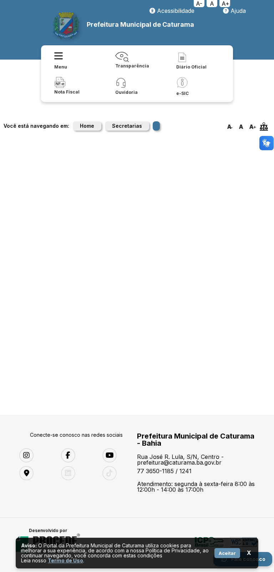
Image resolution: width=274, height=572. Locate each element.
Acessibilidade (174, 10)
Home (87, 126)
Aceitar (227, 553)
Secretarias (127, 126)
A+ (225, 3)
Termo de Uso (65, 560)
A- (199, 3)
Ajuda (237, 10)
